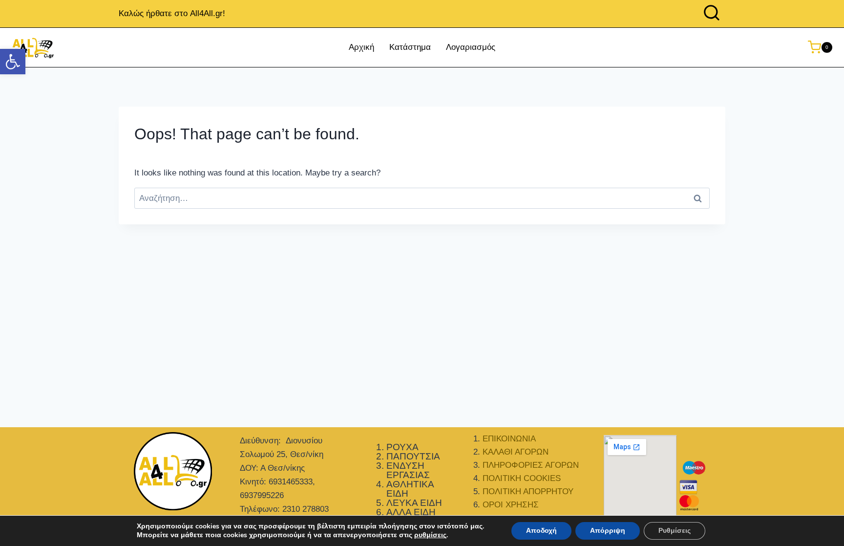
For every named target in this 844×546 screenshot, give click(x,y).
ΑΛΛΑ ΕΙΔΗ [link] (411, 512)
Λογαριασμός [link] (470, 47)
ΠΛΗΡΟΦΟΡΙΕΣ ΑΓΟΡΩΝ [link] (531, 465)
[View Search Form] (711, 13)
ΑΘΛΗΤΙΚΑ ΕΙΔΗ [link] (410, 489)
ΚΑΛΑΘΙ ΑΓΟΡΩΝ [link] (516, 452)
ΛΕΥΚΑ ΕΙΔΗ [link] (414, 503)
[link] (12, 61)
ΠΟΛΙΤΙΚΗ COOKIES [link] (522, 478)
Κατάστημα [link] (410, 47)
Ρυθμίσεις (674, 530)
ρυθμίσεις (430, 535)
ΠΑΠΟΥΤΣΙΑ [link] (413, 456)
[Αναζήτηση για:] (422, 198)
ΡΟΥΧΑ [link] (402, 447)
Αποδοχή (541, 530)
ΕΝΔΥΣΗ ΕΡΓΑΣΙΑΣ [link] (408, 470)
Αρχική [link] (361, 47)
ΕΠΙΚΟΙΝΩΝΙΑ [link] (509, 438)
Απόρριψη (607, 530)
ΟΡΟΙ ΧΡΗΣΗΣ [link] (511, 504)
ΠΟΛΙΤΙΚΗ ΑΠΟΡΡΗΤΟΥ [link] (528, 491)
